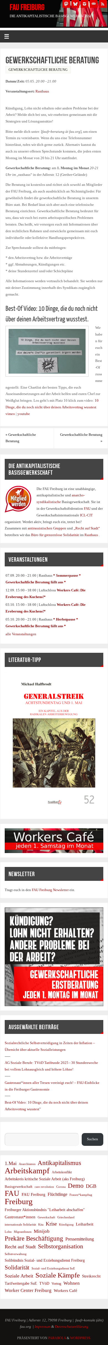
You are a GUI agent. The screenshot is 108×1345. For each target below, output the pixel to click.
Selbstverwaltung (16, 1254)
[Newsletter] (93, 4)
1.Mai (11, 1163)
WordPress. (80, 1338)
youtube (23, 414)
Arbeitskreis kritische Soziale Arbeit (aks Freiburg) (45, 1179)
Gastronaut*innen (20, 1216)
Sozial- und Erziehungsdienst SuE (53, 1268)
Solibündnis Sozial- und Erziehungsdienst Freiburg (45, 1260)
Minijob (42, 1231)
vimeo (10, 414)
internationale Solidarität (20, 1224)
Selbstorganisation (60, 1246)
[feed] (103, 4)
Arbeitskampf (27, 1171)
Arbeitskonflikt (62, 1172)
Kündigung (66, 1224)
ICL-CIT (86, 515)
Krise (51, 1224)
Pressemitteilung (79, 1239)
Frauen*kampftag (81, 1194)
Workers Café (65, 1290)
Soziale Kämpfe (57, 1275)
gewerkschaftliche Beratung (38, 70)
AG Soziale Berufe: (19, 1063)
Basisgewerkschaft (18, 1186)
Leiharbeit (84, 1224)
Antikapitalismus (59, 1163)
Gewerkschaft (46, 1217)
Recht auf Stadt (20, 1246)
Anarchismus (27, 1164)
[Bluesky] (75, 4)
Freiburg (19, 1201)
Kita (40, 1224)
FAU (87, 509)
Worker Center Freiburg (28, 1290)
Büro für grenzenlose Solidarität (55, 535)
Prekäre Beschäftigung (34, 1238)
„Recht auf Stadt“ (87, 528)
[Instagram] (84, 4)
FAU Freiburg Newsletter (50, 890)
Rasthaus (42, 91)
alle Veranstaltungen (21, 634)
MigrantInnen (23, 1231)
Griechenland (65, 1217)
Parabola (57, 1338)
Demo (76, 1185)
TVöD (44, 1283)
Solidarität (17, 1267)
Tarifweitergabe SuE (21, 1283)
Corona (61, 1186)
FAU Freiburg (27, 7)
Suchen (10, 1130)
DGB (91, 1186)
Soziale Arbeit (19, 1276)
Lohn (8, 1231)
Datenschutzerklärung (71, 1327)
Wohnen (71, 1283)
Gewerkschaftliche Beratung (21, 438)
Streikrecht (91, 1276)
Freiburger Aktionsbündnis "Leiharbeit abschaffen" (45, 1210)
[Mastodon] (66, 4)
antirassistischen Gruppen (47, 528)
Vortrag (56, 1284)
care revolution (44, 1186)
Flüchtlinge (57, 1194)
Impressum (42, 1327)
